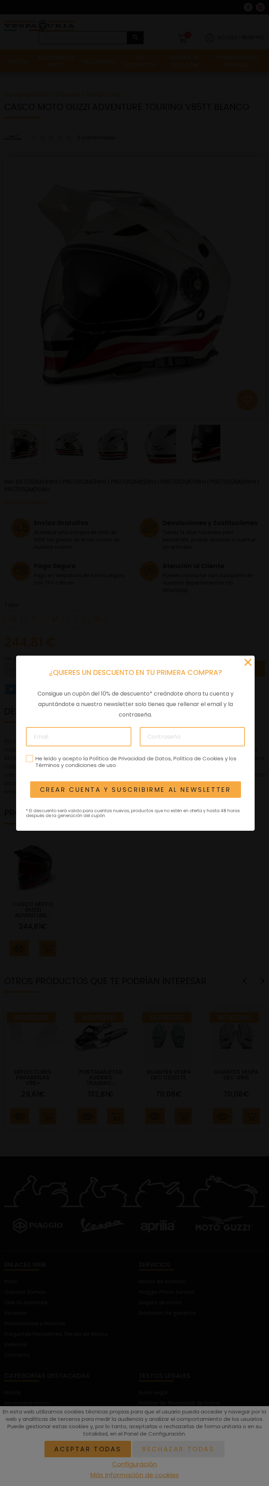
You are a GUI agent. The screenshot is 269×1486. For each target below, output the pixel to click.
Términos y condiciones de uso (75, 765)
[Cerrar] (248, 662)
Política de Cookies (198, 758)
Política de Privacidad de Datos (130, 758)
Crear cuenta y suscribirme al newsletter (135, 789)
